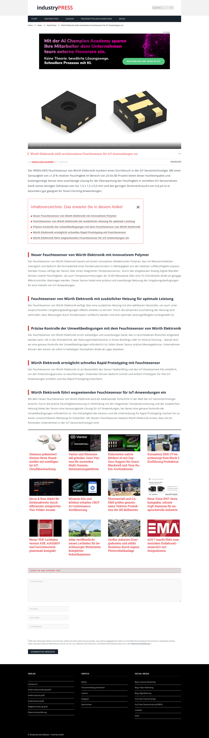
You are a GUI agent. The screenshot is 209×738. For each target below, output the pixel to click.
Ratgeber (85, 699)
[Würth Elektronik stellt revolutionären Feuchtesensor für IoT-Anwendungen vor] (104, 112)
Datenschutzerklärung (140, 643)
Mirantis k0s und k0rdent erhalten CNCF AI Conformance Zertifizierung (84, 504)
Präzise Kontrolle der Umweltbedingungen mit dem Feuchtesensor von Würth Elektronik (86, 226)
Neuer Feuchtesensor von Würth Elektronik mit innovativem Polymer (75, 215)
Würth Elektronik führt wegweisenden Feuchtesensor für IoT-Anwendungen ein (81, 238)
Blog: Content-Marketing (145, 682)
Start (34, 18)
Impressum (33, 684)
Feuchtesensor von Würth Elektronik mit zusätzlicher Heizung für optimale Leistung (84, 221)
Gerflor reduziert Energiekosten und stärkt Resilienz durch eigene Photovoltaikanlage (123, 545)
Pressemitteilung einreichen (96, 18)
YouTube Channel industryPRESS (149, 704)
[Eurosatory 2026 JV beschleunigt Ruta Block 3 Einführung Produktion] (163, 442)
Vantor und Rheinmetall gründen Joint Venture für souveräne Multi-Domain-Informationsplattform (84, 461)
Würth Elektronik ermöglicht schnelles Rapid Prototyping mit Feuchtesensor (79, 232)
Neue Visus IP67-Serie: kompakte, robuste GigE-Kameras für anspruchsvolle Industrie (162, 504)
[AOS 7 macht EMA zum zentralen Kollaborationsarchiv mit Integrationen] (163, 528)
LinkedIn (138, 710)
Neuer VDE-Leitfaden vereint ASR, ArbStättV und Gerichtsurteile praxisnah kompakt (44, 545)
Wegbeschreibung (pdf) (37, 706)
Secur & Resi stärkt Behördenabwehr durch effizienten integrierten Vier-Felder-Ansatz (45, 504)
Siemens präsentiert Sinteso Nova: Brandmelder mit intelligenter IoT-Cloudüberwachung (44, 461)
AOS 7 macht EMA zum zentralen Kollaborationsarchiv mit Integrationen (163, 545)
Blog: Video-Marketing (144, 687)
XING (137, 716)
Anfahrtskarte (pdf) (36, 701)
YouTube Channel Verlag (145, 699)
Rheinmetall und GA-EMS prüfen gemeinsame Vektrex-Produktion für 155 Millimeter (123, 504)
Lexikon (70, 18)
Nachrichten (51, 18)
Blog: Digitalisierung (143, 693)
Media (122, 18)
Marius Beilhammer (43, 162)
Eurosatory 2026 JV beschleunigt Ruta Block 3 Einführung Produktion (163, 457)
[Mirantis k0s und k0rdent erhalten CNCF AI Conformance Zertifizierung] (85, 487)
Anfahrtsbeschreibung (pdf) (39, 689)
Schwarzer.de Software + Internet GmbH (47, 734)
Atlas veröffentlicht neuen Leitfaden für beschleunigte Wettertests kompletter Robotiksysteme (85, 547)
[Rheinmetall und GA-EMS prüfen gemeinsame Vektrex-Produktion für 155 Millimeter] (124, 487)
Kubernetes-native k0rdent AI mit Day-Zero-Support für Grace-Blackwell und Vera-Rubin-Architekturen (124, 461)
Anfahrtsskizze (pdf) (36, 695)
